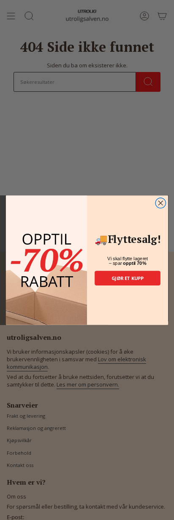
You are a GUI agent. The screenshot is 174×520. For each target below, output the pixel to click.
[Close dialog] (160, 202)
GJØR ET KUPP (127, 278)
